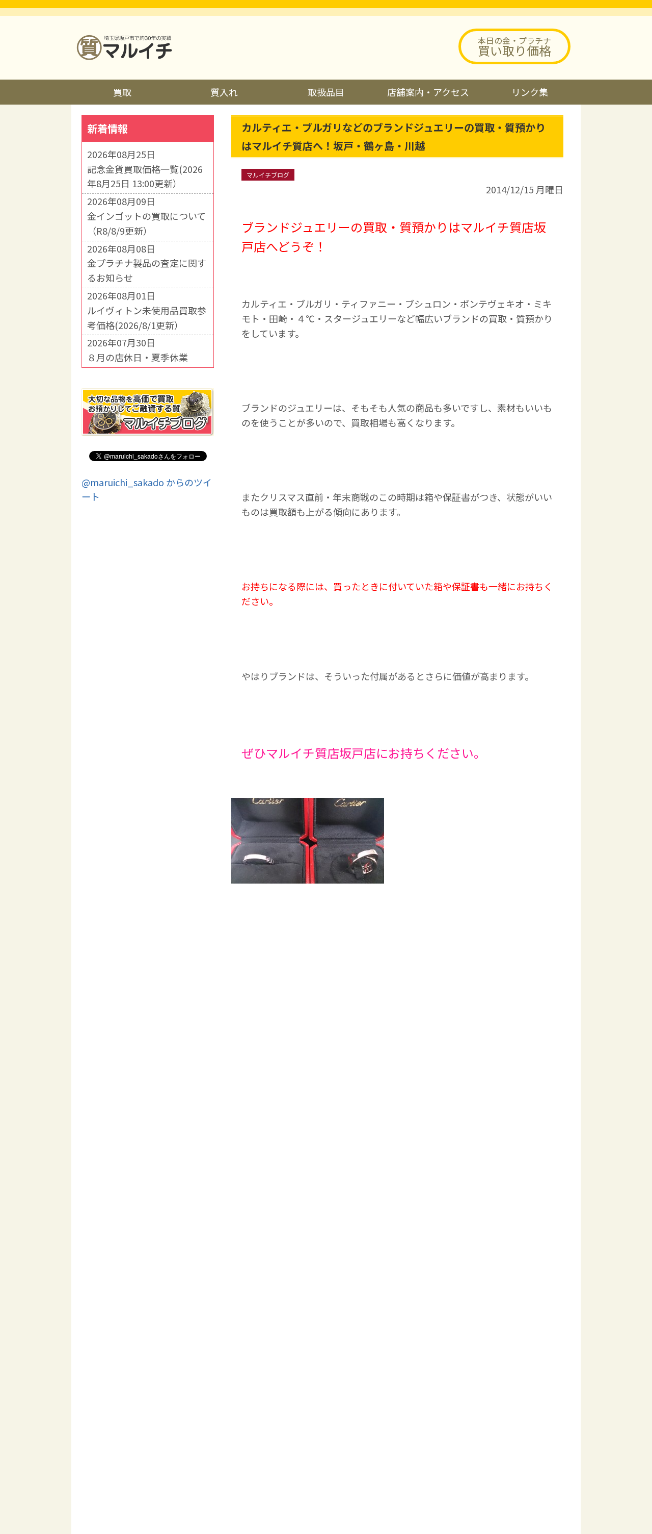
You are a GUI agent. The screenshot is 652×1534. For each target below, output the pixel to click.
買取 (122, 91)
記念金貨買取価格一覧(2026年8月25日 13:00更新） (145, 176)
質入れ (224, 91)
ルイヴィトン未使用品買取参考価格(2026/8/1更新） (146, 318)
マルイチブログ (268, 174)
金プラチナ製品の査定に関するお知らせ (146, 270)
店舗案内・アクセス (428, 91)
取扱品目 (326, 91)
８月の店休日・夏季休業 (137, 357)
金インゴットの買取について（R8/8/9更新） (146, 223)
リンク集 (529, 91)
